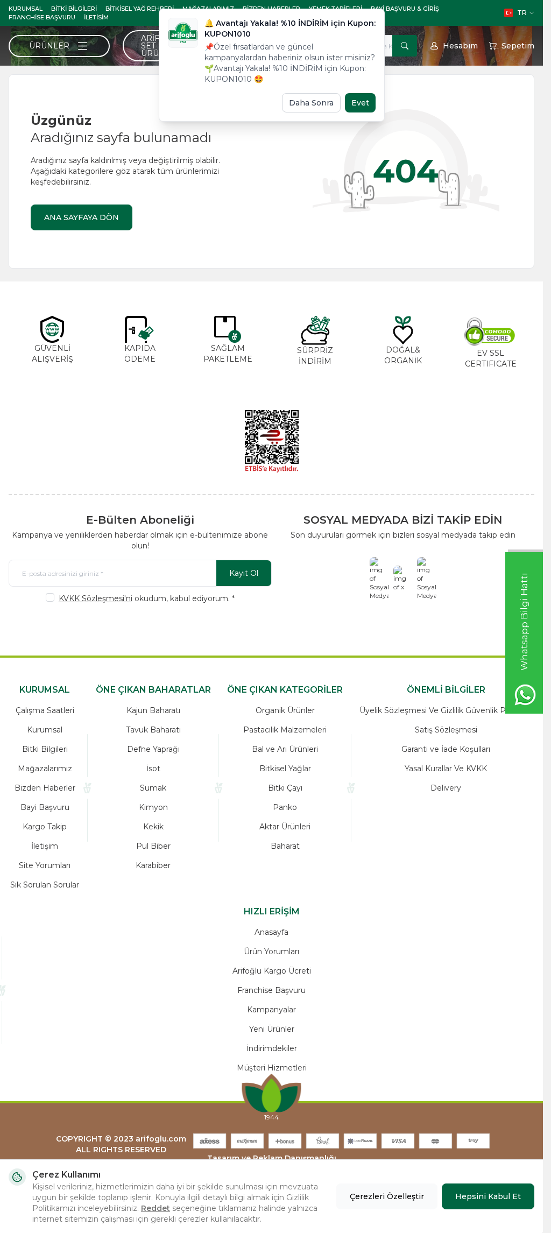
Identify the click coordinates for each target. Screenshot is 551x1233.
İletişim (44, 846)
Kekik (153, 827)
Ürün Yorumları (271, 951)
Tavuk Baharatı (153, 730)
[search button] (404, 46)
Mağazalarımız (45, 768)
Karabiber (153, 865)
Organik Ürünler (285, 710)
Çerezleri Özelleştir (387, 1196)
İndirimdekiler (271, 1048)
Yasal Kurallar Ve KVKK (446, 768)
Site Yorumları (44, 865)
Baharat (285, 846)
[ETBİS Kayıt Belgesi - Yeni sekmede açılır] (272, 441)
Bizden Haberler (45, 788)
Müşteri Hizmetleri (272, 1068)
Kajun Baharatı (153, 710)
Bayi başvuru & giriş (405, 8)
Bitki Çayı (285, 788)
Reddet (155, 1208)
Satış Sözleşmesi (446, 730)
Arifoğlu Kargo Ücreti (271, 971)
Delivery (445, 788)
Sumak (153, 788)
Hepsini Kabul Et (488, 1196)
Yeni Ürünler (271, 1029)
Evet (360, 103)
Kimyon (153, 807)
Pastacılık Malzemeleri (285, 730)
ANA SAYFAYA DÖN (81, 217)
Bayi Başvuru (44, 807)
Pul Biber (153, 846)
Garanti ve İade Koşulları (445, 749)
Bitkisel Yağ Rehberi (139, 8)
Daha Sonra (311, 103)
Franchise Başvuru (42, 17)
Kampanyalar (271, 1009)
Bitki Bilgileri (74, 8)
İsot (153, 768)
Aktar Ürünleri (284, 827)
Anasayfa (271, 932)
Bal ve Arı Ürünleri (285, 749)
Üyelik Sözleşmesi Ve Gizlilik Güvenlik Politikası (446, 710)
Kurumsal (26, 8)
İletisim (96, 17)
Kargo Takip (45, 827)
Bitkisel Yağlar (285, 768)
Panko (285, 807)
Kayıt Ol (243, 573)
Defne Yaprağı (153, 749)
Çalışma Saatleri (45, 710)
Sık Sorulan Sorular (44, 885)
